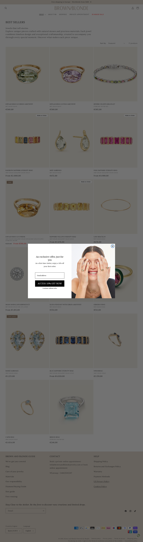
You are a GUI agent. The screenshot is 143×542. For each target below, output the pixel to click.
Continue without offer (49, 288)
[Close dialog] (112, 246)
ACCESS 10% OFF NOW (50, 283)
